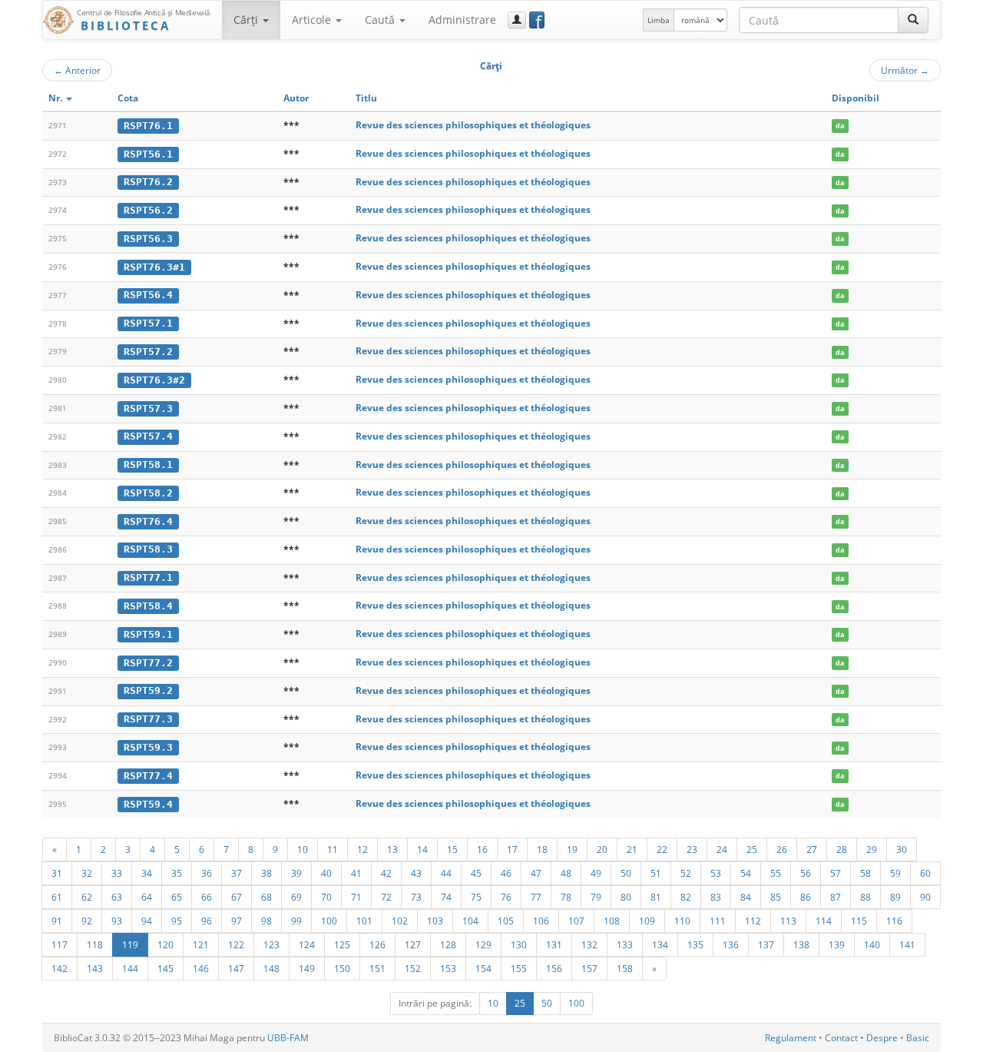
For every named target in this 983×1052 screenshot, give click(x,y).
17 (512, 849)
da (840, 126)
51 (655, 873)
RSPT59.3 (148, 747)
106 (541, 920)
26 (781, 849)
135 (695, 944)
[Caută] (913, 20)
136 (731, 944)
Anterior (77, 70)
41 (356, 873)
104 (470, 920)
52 (685, 873)
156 (554, 968)
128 (448, 944)
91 (56, 920)
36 (206, 873)
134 (660, 944)
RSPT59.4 (148, 804)
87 (835, 897)
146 (201, 968)
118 (95, 944)
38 (266, 873)
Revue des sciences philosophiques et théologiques (473, 124)
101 (364, 920)
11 (332, 849)
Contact (841, 1037)
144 (130, 968)
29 (871, 849)
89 (895, 897)
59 (895, 873)
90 (925, 897)
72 (386, 897)
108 (612, 920)
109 (647, 920)
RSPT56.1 (148, 154)
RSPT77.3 (148, 719)
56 (805, 873)
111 (718, 920)
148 (271, 968)
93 (116, 920)
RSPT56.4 (148, 294)
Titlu (366, 98)
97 (236, 920)
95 (176, 920)
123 (271, 944)
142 (59, 968)
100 (329, 920)
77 (536, 897)
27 (811, 849)
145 (165, 968)
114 (824, 920)
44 (446, 873)
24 (722, 849)
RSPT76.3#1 (154, 267)
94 (146, 920)
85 (775, 897)
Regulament (790, 1037)
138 (801, 944)
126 (377, 944)
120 (165, 944)
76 (506, 897)
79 (596, 897)
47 (536, 873)
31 (56, 873)
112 (753, 920)
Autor (296, 98)
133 (625, 944)
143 (95, 968)
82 (685, 897)
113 (788, 920)
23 (692, 849)
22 (662, 849)
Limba (658, 20)
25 (751, 849)
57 (835, 873)
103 (435, 920)
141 (907, 944)
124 (307, 944)
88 (865, 897)
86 (805, 897)
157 (589, 968)
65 (176, 897)
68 (266, 897)
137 (766, 944)
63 (116, 897)
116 (894, 920)
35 (176, 873)
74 (446, 897)
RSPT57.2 (148, 351)
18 (542, 849)
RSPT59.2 (148, 690)
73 (416, 897)
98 (266, 920)
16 (482, 849)
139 (837, 944)
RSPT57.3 (148, 408)
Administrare (462, 19)
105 (506, 920)
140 (872, 944)
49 (596, 873)
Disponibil (855, 98)
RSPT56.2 (148, 210)
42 (386, 873)
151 (377, 968)
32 (86, 873)
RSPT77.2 (148, 663)
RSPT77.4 (148, 776)
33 (116, 873)
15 (452, 849)
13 (392, 849)
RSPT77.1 (148, 577)
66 (206, 897)
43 (416, 873)
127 (413, 944)
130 (519, 944)
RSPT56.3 (148, 238)
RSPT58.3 (148, 549)
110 (682, 920)
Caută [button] (381, 19)
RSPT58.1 (148, 464)
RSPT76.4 (148, 521)
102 (400, 920)
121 (201, 944)
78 (566, 897)
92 (86, 920)
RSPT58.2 (148, 493)
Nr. (56, 98)
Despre (882, 1037)
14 (422, 849)
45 (476, 873)
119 (130, 944)
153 (448, 968)
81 (655, 897)
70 (326, 897)
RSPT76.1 (148, 125)
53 (715, 873)
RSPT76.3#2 (154, 380)
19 (572, 849)
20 (602, 849)
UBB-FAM (288, 1037)
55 (775, 873)
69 (296, 897)
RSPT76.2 (148, 182)
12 (362, 849)
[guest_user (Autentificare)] (517, 20)
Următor (905, 70)
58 (865, 873)
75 (476, 897)
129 (483, 944)
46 (506, 873)
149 (307, 968)
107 (576, 920)
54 (745, 873)
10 (302, 849)
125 (342, 944)
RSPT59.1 (148, 634)
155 (519, 968)
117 (59, 944)
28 (841, 849)
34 (146, 873)
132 (589, 944)
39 (296, 873)
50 (626, 873)
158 (625, 968)
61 (56, 897)
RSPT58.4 (148, 606)
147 (236, 968)
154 (483, 968)
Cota (127, 98)
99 (296, 920)
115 (859, 920)
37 (236, 873)
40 (326, 873)
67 (236, 897)
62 (86, 897)
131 (554, 944)
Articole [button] (313, 19)
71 (356, 897)
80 (626, 897)
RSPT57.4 (148, 436)
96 (206, 920)
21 (632, 849)
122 (236, 944)
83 (715, 897)
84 (745, 897)
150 (342, 968)
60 (925, 873)
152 (413, 968)
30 (901, 849)
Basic (917, 1037)
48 (566, 873)
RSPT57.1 (148, 323)
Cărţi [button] (247, 19)
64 (146, 897)
